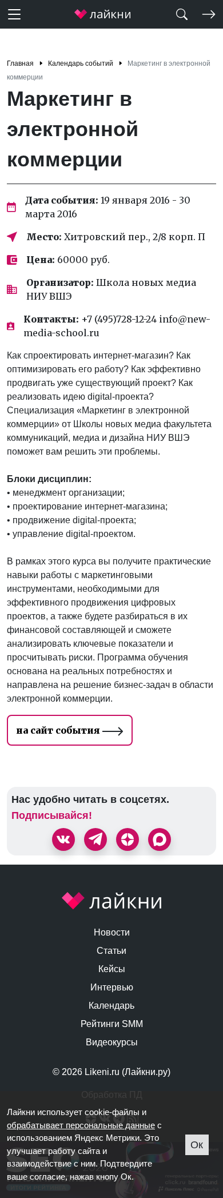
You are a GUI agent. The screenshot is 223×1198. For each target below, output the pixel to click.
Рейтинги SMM (112, 1024)
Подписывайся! (51, 815)
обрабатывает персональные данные (81, 1125)
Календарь (111, 1005)
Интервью (111, 987)
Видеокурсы (112, 1042)
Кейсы (111, 969)
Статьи (111, 951)
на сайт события (59, 730)
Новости (112, 932)
